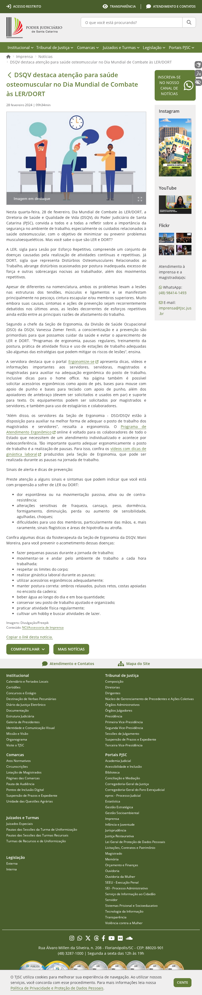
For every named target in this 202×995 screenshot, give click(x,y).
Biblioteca (112, 772)
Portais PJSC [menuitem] (179, 47)
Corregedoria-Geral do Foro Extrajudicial (135, 789)
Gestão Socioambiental (122, 813)
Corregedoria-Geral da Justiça (127, 784)
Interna (11, 869)
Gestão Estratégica (119, 807)
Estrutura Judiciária (20, 716)
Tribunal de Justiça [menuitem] (52, 47)
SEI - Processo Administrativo (126, 888)
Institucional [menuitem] (19, 47)
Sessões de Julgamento (122, 733)
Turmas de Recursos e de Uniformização (36, 841)
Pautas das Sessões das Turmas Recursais (37, 835)
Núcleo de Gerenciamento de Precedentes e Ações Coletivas (149, 699)
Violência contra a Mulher (124, 923)
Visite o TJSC (15, 745)
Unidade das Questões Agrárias (29, 801)
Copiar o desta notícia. (29, 636)
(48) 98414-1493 (172, 292)
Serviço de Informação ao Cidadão (130, 894)
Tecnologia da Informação (124, 911)
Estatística (112, 801)
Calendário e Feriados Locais (27, 681)
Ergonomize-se (83, 361)
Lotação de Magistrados (24, 772)
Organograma (16, 739)
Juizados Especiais (19, 823)
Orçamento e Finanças (121, 865)
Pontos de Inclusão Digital (25, 789)
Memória (112, 859)
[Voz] (198, 73)
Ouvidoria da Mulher (120, 876)
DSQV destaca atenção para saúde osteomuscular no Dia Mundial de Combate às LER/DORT (91, 62)
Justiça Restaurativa (119, 836)
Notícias (45, 56)
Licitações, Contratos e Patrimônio (130, 847)
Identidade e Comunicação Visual (30, 728)
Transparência (116, 917)
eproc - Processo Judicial (123, 795)
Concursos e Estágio (21, 693)
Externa (12, 863)
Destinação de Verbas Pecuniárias (31, 699)
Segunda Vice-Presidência (124, 728)
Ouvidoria (112, 871)
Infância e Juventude (120, 824)
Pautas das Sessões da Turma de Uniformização (41, 829)
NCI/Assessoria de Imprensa (43, 627)
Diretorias (112, 687)
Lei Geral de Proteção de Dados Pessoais (135, 842)
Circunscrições (17, 766)
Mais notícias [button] (71, 649)
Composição (114, 681)
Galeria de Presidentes (23, 722)
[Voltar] (9, 75)
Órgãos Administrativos (122, 704)
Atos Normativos (18, 760)
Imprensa (24, 56)
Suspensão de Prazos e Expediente (130, 739)
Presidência (113, 716)
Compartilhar (25, 649)
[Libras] (198, 64)
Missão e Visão (17, 733)
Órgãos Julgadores (118, 710)
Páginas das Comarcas (23, 778)
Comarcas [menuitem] (86, 47)
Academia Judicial (118, 760)
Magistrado (113, 853)
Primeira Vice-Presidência (124, 722)
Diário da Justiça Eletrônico (26, 704)
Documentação (17, 710)
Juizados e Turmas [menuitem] (119, 47)
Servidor (111, 900)
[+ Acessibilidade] (198, 82)
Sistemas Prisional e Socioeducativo (131, 905)
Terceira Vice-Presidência (124, 745)
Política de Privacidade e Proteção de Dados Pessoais (57, 988)
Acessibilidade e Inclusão (123, 766)
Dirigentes (112, 693)
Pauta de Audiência (20, 784)
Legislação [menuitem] (152, 47)
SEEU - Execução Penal (122, 882)
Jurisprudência (115, 830)
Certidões (13, 687)
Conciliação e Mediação (122, 778)
